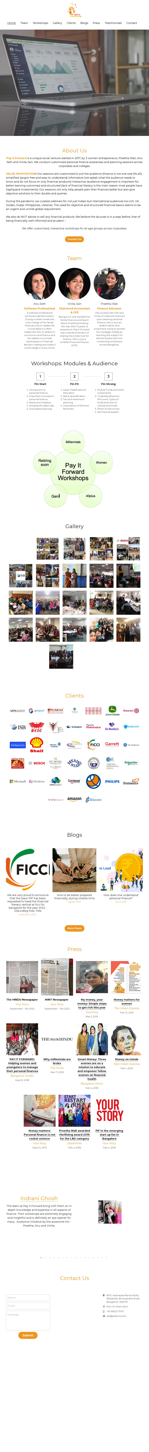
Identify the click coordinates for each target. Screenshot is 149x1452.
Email (11, 1305)
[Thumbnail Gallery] (48, 549)
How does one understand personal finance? (121, 897)
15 (102, 1258)
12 (89, 1258)
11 (85, 1258)
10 (81, 1258)
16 (107, 1258)
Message (13, 1314)
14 (98, 1258)
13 (94, 1258)
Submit (27, 1335)
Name (11, 1297)
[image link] (22, 977)
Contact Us (74, 239)
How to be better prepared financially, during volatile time (74, 897)
